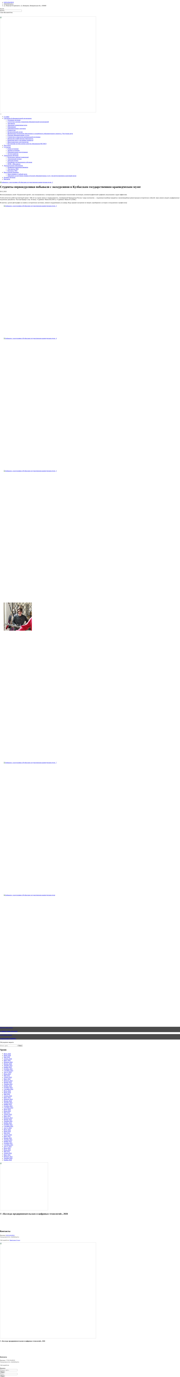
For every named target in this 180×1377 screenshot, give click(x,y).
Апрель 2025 (8, 1077)
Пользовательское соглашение (8, 1218)
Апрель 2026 (8, 1059)
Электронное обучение (11, 155)
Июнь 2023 (7, 1111)
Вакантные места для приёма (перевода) (20, 140)
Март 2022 (7, 1136)
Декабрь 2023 (8, 1102)
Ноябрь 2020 (8, 1160)
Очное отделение (13, 149)
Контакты (7, 179)
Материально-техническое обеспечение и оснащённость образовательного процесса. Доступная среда (40, 133)
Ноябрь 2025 (8, 1067)
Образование (12, 127)
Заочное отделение (14, 150)
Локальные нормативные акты (17, 125)
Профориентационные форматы (18, 167)
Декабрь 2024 (8, 1084)
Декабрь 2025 (8, 1065)
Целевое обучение (9, 177)
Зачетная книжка (13, 160)
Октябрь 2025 (8, 1069)
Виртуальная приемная (11, 172)
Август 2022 (8, 1128)
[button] (90, 9)
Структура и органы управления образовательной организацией (28, 122)
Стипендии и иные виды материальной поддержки (24, 137)
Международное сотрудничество (18, 142)
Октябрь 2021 (8, 1143)
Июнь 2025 (7, 1074)
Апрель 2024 (8, 1096)
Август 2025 (8, 1072)
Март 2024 (7, 1097)
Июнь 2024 (7, 1092)
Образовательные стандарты (17, 128)
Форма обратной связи (6, 1227)
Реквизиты (3, 1224)
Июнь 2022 (7, 1131)
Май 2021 (7, 1151)
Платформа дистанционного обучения (20, 162)
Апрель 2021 (8, 1153)
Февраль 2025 (8, 1080)
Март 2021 (7, 1155)
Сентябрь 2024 (8, 1089)
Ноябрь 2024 (8, 1086)
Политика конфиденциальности (8, 1221)
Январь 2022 (8, 1138)
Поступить (7, 145)
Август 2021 (8, 1146)
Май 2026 (7, 1057)
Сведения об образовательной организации (18, 118)
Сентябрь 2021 (8, 1145)
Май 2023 (7, 1113)
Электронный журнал (15, 159)
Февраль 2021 (8, 1156)
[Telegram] (94, 14)
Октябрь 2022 (8, 1124)
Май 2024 (7, 1094)
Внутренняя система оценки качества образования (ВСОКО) (27, 143)
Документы (11, 123)
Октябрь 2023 (8, 1106)
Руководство (12, 130)
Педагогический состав (15, 132)
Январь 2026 (8, 1064)
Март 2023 (7, 1116)
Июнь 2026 (7, 1055)
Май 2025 (7, 1075)
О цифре (6, 116)
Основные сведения (14, 120)
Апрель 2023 (8, 1114)
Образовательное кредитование (18, 152)
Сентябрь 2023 (8, 1107)
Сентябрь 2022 (8, 1126)
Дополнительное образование (13, 165)
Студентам (7, 147)
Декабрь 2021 (8, 1140)
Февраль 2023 (8, 1118)
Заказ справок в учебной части (17, 174)
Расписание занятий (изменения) (18, 157)
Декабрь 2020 (8, 1158)
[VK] (90, 14)
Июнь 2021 (7, 1150)
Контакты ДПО (12, 170)
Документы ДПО (13, 169)
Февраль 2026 (8, 1062)
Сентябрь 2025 (8, 1070)
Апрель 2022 (8, 1134)
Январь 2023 (8, 1119)
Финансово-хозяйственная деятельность (20, 138)
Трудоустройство (13, 154)
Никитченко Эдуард (15, 1365)
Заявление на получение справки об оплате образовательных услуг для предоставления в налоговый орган (42, 176)
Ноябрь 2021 (8, 1141)
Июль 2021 (7, 1148)
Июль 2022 (7, 1129)
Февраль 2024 (8, 1099)
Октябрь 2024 (8, 1087)
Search (2, 10)
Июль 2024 (7, 1091)
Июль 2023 (7, 1109)
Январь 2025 (8, 1082)
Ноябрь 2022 (8, 1123)
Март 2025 (7, 1079)
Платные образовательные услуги (18, 135)
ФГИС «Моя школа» (14, 164)
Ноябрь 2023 (8, 1104)
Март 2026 (7, 1060)
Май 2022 (7, 1133)
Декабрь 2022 (8, 1121)
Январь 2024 (8, 1101)
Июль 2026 (7, 1054)
